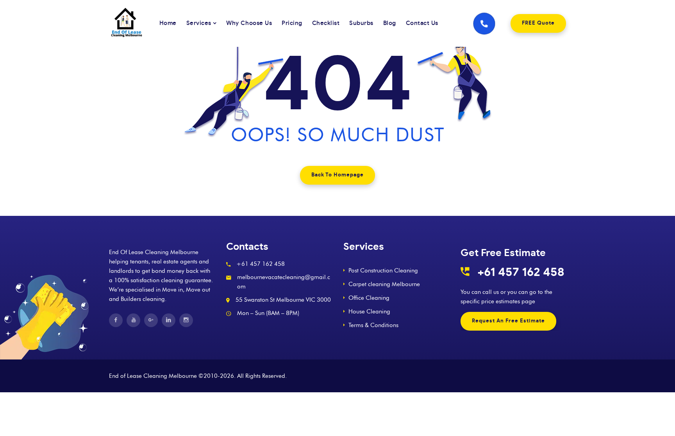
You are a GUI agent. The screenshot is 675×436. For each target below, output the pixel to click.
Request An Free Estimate (508, 321)
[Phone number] (484, 23)
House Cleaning (369, 311)
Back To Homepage (337, 175)
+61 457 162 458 (520, 272)
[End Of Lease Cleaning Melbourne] (130, 23)
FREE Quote (538, 23)
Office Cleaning (368, 297)
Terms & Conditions (373, 325)
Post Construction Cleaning (383, 270)
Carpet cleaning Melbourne (384, 284)
